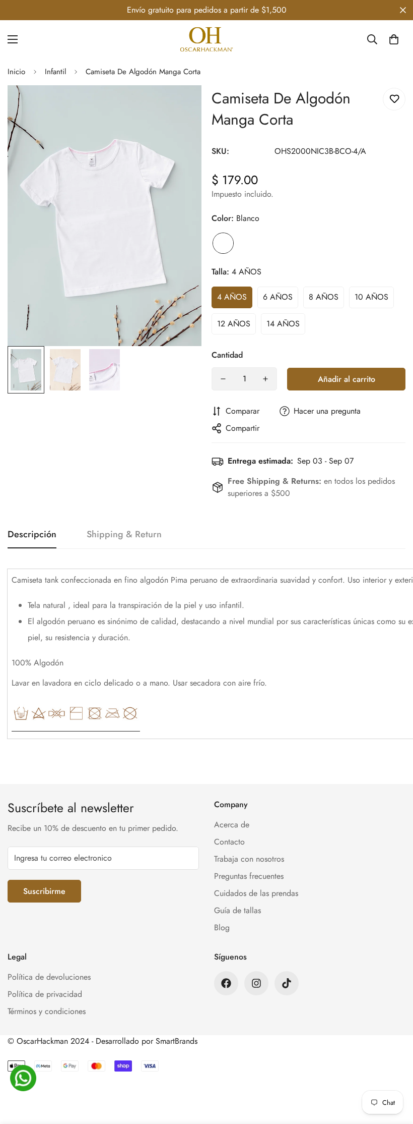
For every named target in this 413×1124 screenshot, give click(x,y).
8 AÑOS (323, 297)
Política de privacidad (45, 994)
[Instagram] (256, 983)
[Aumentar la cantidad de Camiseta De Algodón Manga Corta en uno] (265, 379)
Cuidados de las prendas (256, 893)
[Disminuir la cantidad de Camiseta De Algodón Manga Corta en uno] (223, 379)
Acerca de (231, 824)
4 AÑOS (232, 297)
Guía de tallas (237, 910)
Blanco (223, 243)
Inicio (16, 71)
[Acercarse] (180, 106)
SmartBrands (176, 1041)
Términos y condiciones (47, 1011)
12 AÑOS (233, 323)
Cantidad (227, 355)
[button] (393, 39)
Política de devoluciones (49, 977)
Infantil (55, 71)
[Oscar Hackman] (206, 39)
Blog (222, 927)
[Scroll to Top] (393, 1069)
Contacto (229, 842)
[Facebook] (226, 983)
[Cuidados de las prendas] (76, 727)
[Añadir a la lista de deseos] (394, 99)
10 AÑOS (371, 297)
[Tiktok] (286, 983)
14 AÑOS (283, 323)
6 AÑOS (278, 297)
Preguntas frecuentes (249, 876)
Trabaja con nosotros (249, 859)
